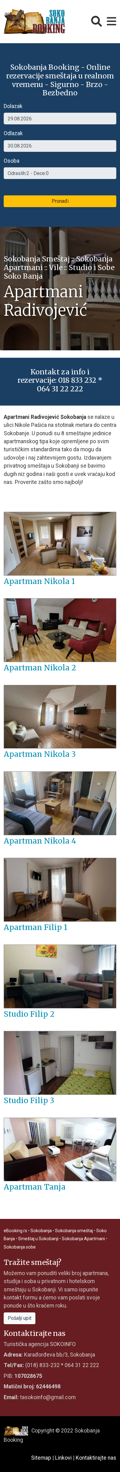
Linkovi (63, 1458)
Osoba (11, 161)
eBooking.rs (15, 1230)
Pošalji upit (19, 1318)
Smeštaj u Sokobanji (38, 1238)
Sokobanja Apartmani (83, 1238)
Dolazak (13, 106)
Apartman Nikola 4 (40, 841)
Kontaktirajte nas (96, 1458)
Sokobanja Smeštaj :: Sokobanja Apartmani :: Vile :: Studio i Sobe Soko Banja (59, 267)
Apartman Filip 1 (35, 927)
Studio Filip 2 (29, 1014)
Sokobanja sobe (20, 1247)
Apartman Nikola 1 (39, 581)
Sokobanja (41, 1230)
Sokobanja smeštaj (74, 1230)
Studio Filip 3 (29, 1100)
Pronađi (60, 201)
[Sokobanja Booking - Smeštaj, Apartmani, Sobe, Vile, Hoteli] (34, 21)
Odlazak (13, 133)
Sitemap (41, 1458)
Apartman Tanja (35, 1187)
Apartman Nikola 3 (40, 754)
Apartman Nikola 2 (40, 668)
